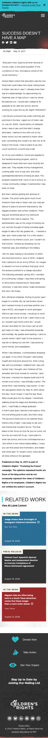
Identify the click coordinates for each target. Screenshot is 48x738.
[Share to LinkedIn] (11, 42)
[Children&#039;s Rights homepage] (8, 15)
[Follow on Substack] (26, 718)
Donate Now (30, 639)
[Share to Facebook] (3, 42)
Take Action (29, 652)
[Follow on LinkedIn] (21, 718)
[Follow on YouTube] (32, 718)
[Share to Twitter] (7, 42)
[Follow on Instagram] (38, 718)
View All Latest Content (14, 505)
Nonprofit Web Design (21, 732)
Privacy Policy (24, 726)
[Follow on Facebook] (9, 718)
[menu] (43, 15)
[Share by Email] (15, 42)
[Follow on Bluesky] (15, 718)
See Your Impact (29, 665)
